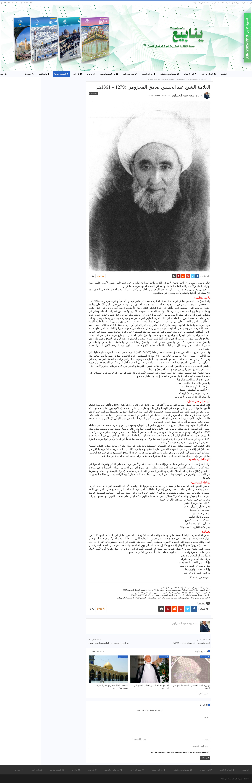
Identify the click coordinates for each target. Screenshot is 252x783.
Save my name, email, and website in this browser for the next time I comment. (179, 752)
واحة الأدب (43, 74)
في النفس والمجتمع (238, 3)
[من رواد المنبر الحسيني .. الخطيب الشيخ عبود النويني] (190, 669)
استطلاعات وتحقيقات (168, 74)
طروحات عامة (225, 3)
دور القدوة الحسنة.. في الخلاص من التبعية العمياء (109, 643)
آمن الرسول (215, 3)
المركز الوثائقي (207, 74)
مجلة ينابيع (201, 603)
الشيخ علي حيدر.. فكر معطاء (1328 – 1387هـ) (191, 643)
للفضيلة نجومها (204, 3)
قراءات (195, 3)
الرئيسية (224, 74)
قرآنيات (249, 3)
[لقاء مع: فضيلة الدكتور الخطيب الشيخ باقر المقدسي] (149, 669)
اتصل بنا (28, 74)
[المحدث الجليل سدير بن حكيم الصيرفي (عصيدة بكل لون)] (108, 669)
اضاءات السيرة (147, 74)
